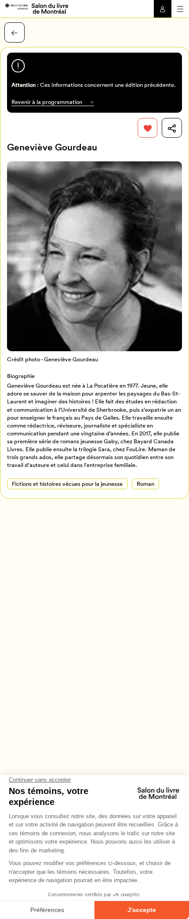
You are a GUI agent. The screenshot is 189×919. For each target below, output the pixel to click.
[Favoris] (148, 128)
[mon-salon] (36, 8)
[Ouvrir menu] (180, 9)
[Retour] (14, 32)
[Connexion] (162, 9)
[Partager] (172, 128)
